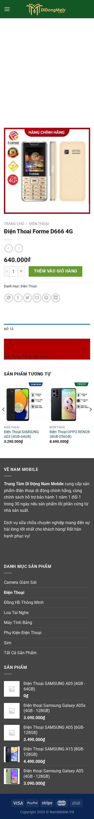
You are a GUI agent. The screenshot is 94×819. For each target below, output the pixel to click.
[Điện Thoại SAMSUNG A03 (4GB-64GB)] (24, 403)
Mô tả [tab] (9, 329)
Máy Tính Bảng (18, 622)
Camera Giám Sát (20, 582)
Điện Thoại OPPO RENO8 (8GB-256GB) (70, 434)
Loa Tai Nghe (16, 612)
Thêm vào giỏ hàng (55, 271)
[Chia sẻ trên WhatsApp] (8, 298)
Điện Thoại (39, 224)
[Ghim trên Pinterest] (46, 298)
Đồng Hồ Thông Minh (24, 602)
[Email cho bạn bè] (37, 298)
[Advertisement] (47, 68)
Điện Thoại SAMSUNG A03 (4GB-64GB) (21, 434)
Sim (7, 642)
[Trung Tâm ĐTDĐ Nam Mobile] (47, 9)
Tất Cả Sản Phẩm (20, 652)
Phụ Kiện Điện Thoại (23, 632)
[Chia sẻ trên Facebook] (18, 298)
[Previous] (3, 420)
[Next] (90, 420)
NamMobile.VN (62, 812)
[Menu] (7, 9)
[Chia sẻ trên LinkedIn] (55, 298)
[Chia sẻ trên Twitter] (27, 298)
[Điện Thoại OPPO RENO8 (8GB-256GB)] (70, 403)
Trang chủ (14, 224)
